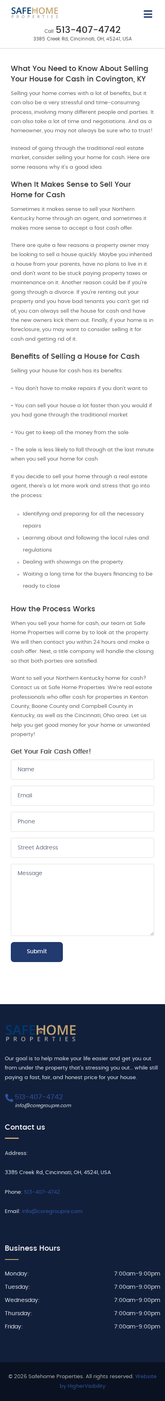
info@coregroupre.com (43, 1105)
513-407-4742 (88, 30)
